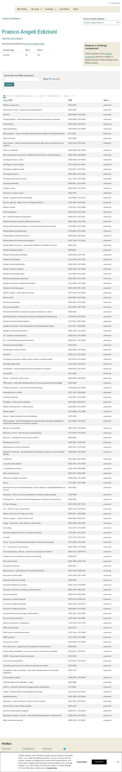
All (4, 96)
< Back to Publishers (11, 19)
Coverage (49, 9)
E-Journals (55, 79)
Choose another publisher (94, 19)
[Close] (118, 762)
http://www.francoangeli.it (12, 38)
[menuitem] (22, 9)
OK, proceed (99, 762)
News (76, 9)
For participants (114, 3)
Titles (5, 100)
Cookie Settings (82, 762)
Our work (35, 9)
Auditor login (47, 748)
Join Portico (64, 9)
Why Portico (22, 9)
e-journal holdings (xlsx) (34, 44)
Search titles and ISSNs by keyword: (19, 75)
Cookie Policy (52, 768)
